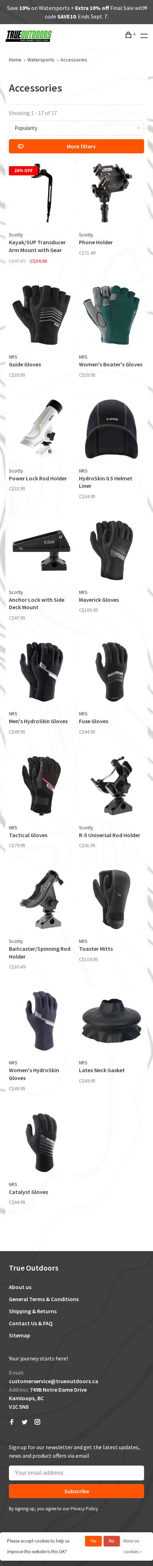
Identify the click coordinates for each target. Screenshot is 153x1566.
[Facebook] (12, 1422)
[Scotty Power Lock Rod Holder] (41, 430)
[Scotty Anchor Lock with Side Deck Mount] (41, 551)
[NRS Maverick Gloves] (111, 551)
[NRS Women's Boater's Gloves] (111, 316)
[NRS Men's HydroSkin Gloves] (41, 672)
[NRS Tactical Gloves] (41, 786)
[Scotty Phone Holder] (111, 194)
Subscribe (76, 1491)
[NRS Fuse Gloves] (111, 672)
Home (15, 59)
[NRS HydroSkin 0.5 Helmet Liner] (111, 430)
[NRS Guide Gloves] (41, 316)
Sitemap (19, 1335)
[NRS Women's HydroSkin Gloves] (41, 1021)
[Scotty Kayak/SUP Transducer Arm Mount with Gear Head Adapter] (41, 194)
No (112, 1541)
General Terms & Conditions (44, 1299)
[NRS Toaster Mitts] (111, 900)
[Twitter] (24, 1422)
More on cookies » (132, 1546)
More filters (81, 146)
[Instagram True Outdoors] (37, 1422)
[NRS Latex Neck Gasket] (111, 1021)
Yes (93, 1541)
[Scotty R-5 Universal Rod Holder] (111, 786)
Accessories (73, 59)
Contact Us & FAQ (31, 1323)
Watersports (40, 59)
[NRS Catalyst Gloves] (41, 1143)
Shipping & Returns (33, 1311)
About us (20, 1287)
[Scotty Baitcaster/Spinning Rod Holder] (41, 900)
